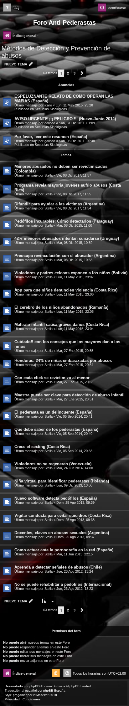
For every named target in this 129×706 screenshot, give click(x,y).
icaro (48, 105)
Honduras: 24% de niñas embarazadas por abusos (63, 360)
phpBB (34, 686)
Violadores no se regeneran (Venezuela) (52, 463)
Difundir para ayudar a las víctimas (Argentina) (59, 204)
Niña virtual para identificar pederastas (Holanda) (61, 481)
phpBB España (54, 690)
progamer (20, 695)
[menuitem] (11, 8)
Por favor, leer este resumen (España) (50, 136)
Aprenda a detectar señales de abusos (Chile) (58, 567)
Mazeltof (42, 695)
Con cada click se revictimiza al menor (52, 377)
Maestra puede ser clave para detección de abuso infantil (69, 395)
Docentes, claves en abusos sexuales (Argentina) (61, 532)
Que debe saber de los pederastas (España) (56, 429)
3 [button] (74, 73)
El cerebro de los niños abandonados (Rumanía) (61, 307)
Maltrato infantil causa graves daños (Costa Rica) (61, 324)
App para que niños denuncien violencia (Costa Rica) (65, 290)
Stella (48, 175)
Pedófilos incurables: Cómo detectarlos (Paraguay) (63, 221)
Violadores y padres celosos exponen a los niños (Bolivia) (70, 273)
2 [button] (68, 73)
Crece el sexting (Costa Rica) (42, 446)
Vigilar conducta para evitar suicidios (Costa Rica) (62, 515)
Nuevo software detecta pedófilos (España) (55, 498)
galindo (49, 123)
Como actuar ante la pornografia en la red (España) (63, 550)
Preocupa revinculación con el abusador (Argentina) (65, 255)
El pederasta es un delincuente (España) (53, 412)
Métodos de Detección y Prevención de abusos (56, 52)
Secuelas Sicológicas (51, 109)
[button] (82, 73)
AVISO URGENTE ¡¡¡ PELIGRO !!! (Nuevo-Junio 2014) (65, 118)
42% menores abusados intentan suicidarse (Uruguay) (66, 238)
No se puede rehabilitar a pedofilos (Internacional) (62, 584)
